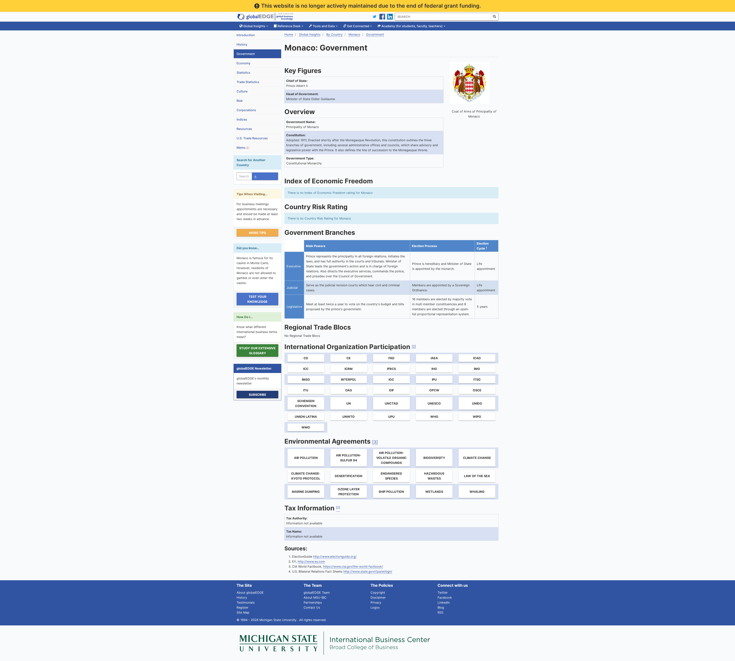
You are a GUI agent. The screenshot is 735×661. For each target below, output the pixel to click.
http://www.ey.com (311, 561)
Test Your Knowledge (257, 299)
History (242, 44)
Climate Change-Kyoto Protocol (306, 476)
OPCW (434, 390)
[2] (414, 346)
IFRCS (391, 369)
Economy (243, 63)
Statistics (243, 72)
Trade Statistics (248, 82)
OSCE (477, 390)
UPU (391, 417)
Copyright (378, 592)
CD (306, 358)
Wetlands (434, 492)
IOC (391, 379)
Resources (244, 129)
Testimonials (246, 602)
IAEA (434, 358)
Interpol (348, 379)
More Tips (257, 233)
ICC (306, 369)
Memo (241, 147)
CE (348, 358)
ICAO (477, 358)
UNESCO (434, 403)
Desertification (348, 476)
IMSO (306, 379)
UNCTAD (391, 403)
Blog (441, 607)
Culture (242, 91)
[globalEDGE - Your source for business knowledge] (265, 16)
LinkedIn (444, 602)
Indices (242, 119)
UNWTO (348, 417)
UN (348, 403)
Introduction (246, 35)
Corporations (246, 110)
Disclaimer (378, 597)
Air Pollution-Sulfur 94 (348, 457)
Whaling (477, 492)
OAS (348, 390)
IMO (477, 369)
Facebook (445, 597)
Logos (375, 607)
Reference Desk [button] (289, 26)
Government (246, 54)
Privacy (376, 602)
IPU (434, 379)
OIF (391, 390)
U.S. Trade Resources (252, 138)
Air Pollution (306, 458)
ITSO (477, 379)
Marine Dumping (306, 492)
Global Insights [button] (254, 26)
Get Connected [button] (358, 26)
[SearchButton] (494, 16)
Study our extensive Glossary (257, 350)
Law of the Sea (477, 476)
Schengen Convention (305, 403)
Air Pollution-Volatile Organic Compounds (391, 458)
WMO (305, 427)
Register (242, 607)
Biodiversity (434, 458)
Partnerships (313, 602)
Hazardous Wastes (434, 476)
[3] (375, 442)
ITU (305, 390)
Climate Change (477, 458)
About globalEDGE (250, 592)
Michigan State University (278, 620)
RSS (440, 612)
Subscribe (257, 395)
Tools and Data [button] (324, 26)
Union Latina (306, 417)
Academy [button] (412, 26)
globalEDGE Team (317, 592)
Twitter (443, 592)
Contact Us (312, 607)
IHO (434, 369)
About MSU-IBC (315, 597)
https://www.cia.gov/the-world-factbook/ (353, 566)
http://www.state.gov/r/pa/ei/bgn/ (367, 571)
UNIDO (477, 403)
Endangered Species (391, 476)
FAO (391, 358)
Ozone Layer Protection (349, 491)
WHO (434, 417)
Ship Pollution (391, 492)
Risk (240, 101)
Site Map (243, 612)
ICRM (349, 369)
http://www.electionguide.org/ (335, 556)
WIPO (477, 417)
